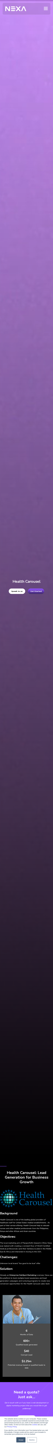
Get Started (36, 591)
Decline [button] (32, 1440)
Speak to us (17, 591)
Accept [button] (21, 1440)
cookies (34, 1424)
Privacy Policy (12, 1426)
